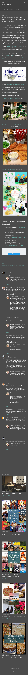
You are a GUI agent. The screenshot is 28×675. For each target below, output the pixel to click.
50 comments (8, 578)
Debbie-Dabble (9, 409)
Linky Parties (10, 9)
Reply (7, 284)
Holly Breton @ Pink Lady (12, 317)
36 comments (8, 659)
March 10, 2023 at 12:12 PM (19, 417)
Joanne (12, 277)
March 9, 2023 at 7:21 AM (12, 273)
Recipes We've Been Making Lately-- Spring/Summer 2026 (12, 656)
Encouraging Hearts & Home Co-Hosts (16, 84)
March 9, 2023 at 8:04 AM (18, 287)
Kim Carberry (9, 383)
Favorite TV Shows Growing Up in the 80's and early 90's (13, 534)
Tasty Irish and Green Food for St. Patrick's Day (13, 124)
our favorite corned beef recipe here (14, 46)
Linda (6, 245)
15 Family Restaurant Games (12, 493)
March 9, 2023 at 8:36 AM (12, 318)
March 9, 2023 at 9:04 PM (19, 409)
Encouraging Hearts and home (13, 265)
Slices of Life (6, 5)
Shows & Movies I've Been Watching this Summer (11, 575)
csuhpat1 (8, 437)
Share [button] (3, 263)
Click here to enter (14, 254)
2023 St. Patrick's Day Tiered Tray (12, 98)
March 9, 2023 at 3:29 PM (12, 357)
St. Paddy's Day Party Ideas (9, 169)
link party (22, 265)
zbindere (17, 671)
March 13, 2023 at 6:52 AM (20, 443)
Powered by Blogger (15, 668)
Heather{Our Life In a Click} (12, 272)
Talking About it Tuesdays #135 (13, 616)
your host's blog (21, 227)
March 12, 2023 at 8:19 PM (16, 437)
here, (7, 55)
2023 (6, 265)
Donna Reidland (10, 417)
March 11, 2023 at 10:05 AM (20, 344)
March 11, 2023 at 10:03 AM (20, 296)
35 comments (8, 618)
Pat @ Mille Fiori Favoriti (12, 356)
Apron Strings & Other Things (16, 245)
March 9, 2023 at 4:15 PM (18, 383)
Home (3, 9)
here (13, 55)
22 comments (8, 495)
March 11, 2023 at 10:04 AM (20, 324)
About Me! (17, 9)
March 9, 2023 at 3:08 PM (18, 335)
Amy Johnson (9, 287)
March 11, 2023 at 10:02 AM (20, 277)
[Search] (25, 2)
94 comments (8, 537)
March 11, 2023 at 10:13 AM (20, 392)
